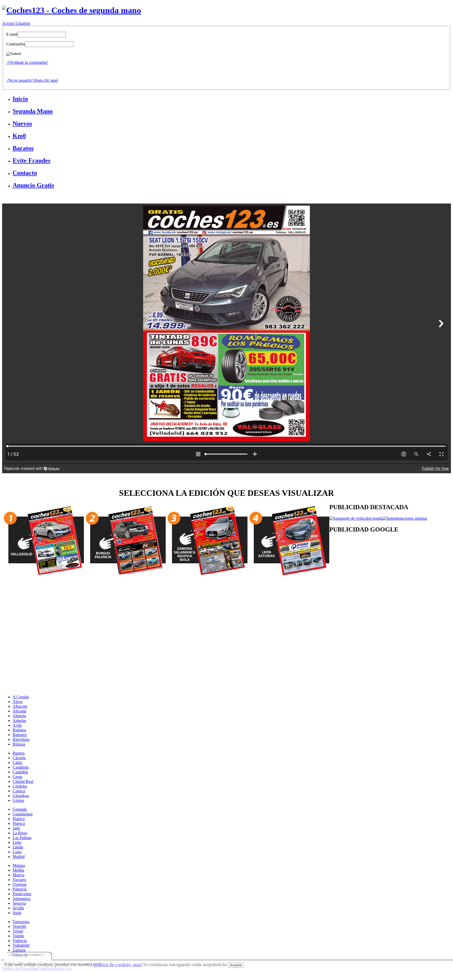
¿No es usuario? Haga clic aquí (32, 80)
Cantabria (21, 767)
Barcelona (21, 739)
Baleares (20, 734)
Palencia (19, 889)
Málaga (19, 865)
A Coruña (21, 697)
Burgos (19, 753)
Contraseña (15, 44)
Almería (19, 716)
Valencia (20, 940)
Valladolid (21, 945)
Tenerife (19, 926)
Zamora (19, 950)
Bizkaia (19, 744)
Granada (20, 809)
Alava (18, 701)
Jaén (16, 828)
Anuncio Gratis (33, 185)
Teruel (18, 931)
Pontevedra (22, 894)
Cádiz (17, 762)
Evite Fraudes (31, 160)
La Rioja (20, 833)
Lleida (18, 847)
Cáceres (19, 758)
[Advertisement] (159, 614)
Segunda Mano (33, 111)
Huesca (19, 823)
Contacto (25, 172)
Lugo (17, 852)
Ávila (17, 725)
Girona (18, 800)
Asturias (19, 720)
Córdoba (20, 786)
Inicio (20, 98)
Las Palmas (22, 837)
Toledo (18, 936)
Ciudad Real (23, 781)
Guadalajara (23, 814)
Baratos (23, 148)
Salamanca (21, 898)
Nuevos (22, 123)
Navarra (19, 879)
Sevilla (18, 908)
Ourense (19, 884)
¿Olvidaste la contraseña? (27, 62)
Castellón (20, 772)
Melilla (18, 870)
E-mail (11, 34)
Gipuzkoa (21, 795)
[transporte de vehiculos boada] (355, 518)
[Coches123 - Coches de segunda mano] (71, 10)
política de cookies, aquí (117, 964)
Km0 (19, 135)
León (17, 842)
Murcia (18, 875)
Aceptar (236, 965)
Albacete (20, 706)
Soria (17, 912)
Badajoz (19, 730)
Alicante (19, 711)
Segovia (19, 903)
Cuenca (19, 791)
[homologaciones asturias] (404, 518)
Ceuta (17, 776)
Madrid (19, 856)
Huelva (19, 818)
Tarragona (21, 921)
